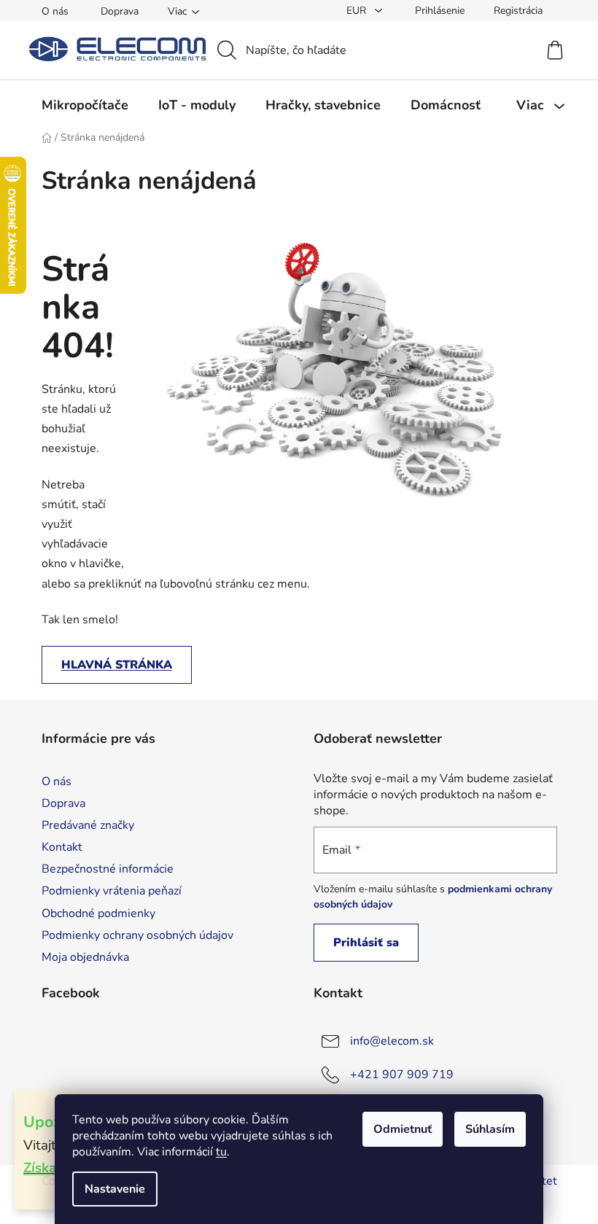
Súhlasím (490, 1129)
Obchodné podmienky (98, 913)
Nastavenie (115, 1189)
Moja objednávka (85, 957)
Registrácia (518, 10)
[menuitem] (85, 105)
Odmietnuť (402, 1129)
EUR (357, 10)
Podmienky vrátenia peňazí (112, 891)
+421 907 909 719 (402, 1074)
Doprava (120, 11)
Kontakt (62, 847)
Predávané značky (88, 825)
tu (221, 1152)
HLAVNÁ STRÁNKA (116, 665)
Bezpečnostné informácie (108, 869)
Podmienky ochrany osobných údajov (137, 935)
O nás (55, 11)
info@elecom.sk (392, 1040)
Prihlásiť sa (366, 943)
